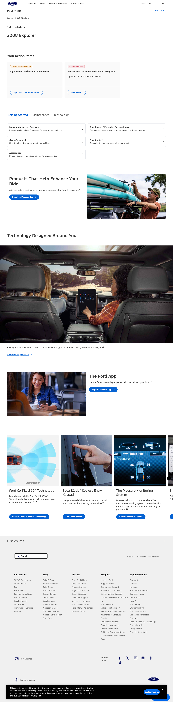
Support (10, 18)
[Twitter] (127, 658)
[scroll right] (169, 478)
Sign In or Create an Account (26, 92)
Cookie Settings (152, 692)
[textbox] (31, 556)
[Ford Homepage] (153, 679)
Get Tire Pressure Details (130, 516)
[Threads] (150, 658)
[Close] (162, 692)
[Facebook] (120, 658)
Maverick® (153, 556)
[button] (56, 575)
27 (100, 347)
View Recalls (77, 92)
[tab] (19, 115)
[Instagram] (143, 658)
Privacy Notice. (37, 696)
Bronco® (141, 556)
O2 (103, 347)
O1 (80, 189)
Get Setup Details (74, 516)
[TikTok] (120, 662)
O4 (127, 509)
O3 (36, 502)
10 (33, 502)
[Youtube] (135, 658)
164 (152, 382)
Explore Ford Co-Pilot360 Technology (29, 516)
